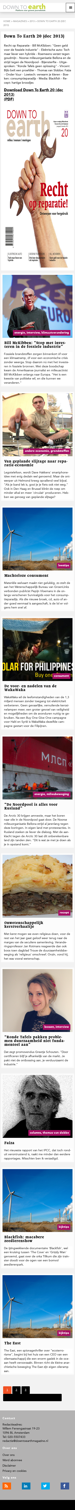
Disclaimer (9, 1465)
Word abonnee (12, 1460)
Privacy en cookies (14, 1471)
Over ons (8, 1455)
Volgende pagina (17, 1397)
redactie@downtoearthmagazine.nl (25, 1441)
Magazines (20, 21)
